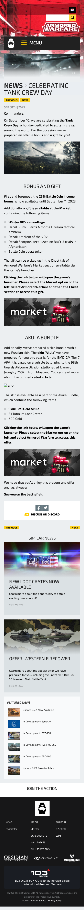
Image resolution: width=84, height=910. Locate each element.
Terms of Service (38, 900)
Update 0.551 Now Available (38, 767)
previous (12, 100)
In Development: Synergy (37, 721)
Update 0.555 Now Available (38, 709)
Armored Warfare (42, 808)
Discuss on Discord (45, 514)
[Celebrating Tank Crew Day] (72, 10)
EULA (25, 900)
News (13, 85)
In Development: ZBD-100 (37, 756)
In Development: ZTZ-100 (37, 733)
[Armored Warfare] (61, 27)
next (25, 100)
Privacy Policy (55, 900)
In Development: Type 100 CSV (39, 744)
